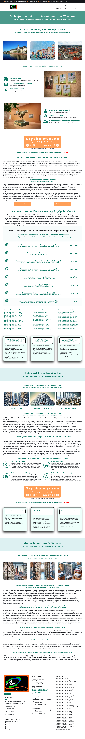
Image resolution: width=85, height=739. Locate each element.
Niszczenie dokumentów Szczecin (67, 315)
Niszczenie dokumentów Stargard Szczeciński (67, 313)
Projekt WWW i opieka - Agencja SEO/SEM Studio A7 (71, 736)
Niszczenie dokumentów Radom (40, 328)
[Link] (5, 694)
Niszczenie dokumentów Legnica (40, 309)
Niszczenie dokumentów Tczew (64, 717)
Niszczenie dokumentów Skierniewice (41, 329)
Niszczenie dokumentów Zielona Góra (68, 328)
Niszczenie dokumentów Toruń (66, 320)
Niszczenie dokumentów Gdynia (13, 315)
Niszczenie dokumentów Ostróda (64, 702)
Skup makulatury (57, 8)
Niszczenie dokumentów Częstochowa (14, 311)
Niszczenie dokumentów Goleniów (64, 686)
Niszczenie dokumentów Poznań (40, 325)
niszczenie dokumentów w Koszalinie (38, 657)
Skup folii (67, 8)
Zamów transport (16, 408)
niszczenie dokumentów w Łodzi (70, 340)
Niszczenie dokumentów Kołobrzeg (14, 327)
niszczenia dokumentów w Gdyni (13, 644)
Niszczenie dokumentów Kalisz (12, 324)
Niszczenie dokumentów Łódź (39, 312)
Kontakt (74, 8)
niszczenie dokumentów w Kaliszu (69, 512)
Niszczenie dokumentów (53, 5)
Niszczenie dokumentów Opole (39, 316)
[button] (4, 49)
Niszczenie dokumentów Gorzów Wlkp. (65, 687)
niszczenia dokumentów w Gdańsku (61, 632)
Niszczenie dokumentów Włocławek (68, 325)
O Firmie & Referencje (38, 5)
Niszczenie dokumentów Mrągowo (40, 313)
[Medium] (10, 694)
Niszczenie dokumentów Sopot (66, 311)
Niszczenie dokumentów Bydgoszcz (14, 309)
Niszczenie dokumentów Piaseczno (41, 319)
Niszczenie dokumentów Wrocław (64, 724)
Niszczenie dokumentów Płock (39, 324)
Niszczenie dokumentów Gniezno (13, 316)
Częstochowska (42, 512)
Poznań (15, 511)
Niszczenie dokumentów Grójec (13, 320)
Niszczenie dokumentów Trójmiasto (68, 321)
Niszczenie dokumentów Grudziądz (14, 321)
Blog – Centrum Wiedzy (69, 5)
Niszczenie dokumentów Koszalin (13, 328)
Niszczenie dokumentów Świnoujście (68, 319)
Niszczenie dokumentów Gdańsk (13, 313)
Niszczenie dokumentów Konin (12, 325)
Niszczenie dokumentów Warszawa (68, 324)
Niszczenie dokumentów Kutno (12, 329)
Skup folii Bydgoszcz (61, 727)
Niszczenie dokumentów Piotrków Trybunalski (40, 322)
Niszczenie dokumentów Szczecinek (68, 316)
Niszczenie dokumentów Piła (39, 320)
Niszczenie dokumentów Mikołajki (64, 699)
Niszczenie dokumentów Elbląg (12, 312)
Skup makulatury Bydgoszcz (63, 729)
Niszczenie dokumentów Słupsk (67, 309)
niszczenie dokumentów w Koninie (42, 340)
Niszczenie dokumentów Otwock (40, 317)
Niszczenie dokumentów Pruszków (40, 327)
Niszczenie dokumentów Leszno (13, 331)
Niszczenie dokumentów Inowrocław (14, 323)
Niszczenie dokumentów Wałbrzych (68, 323)
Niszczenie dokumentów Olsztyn (40, 315)
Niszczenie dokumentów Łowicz (40, 311)
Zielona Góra (15, 340)
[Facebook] (7, 694)
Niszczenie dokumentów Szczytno (67, 317)
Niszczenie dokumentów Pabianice (65, 704)
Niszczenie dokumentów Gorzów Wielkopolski (13, 318)
